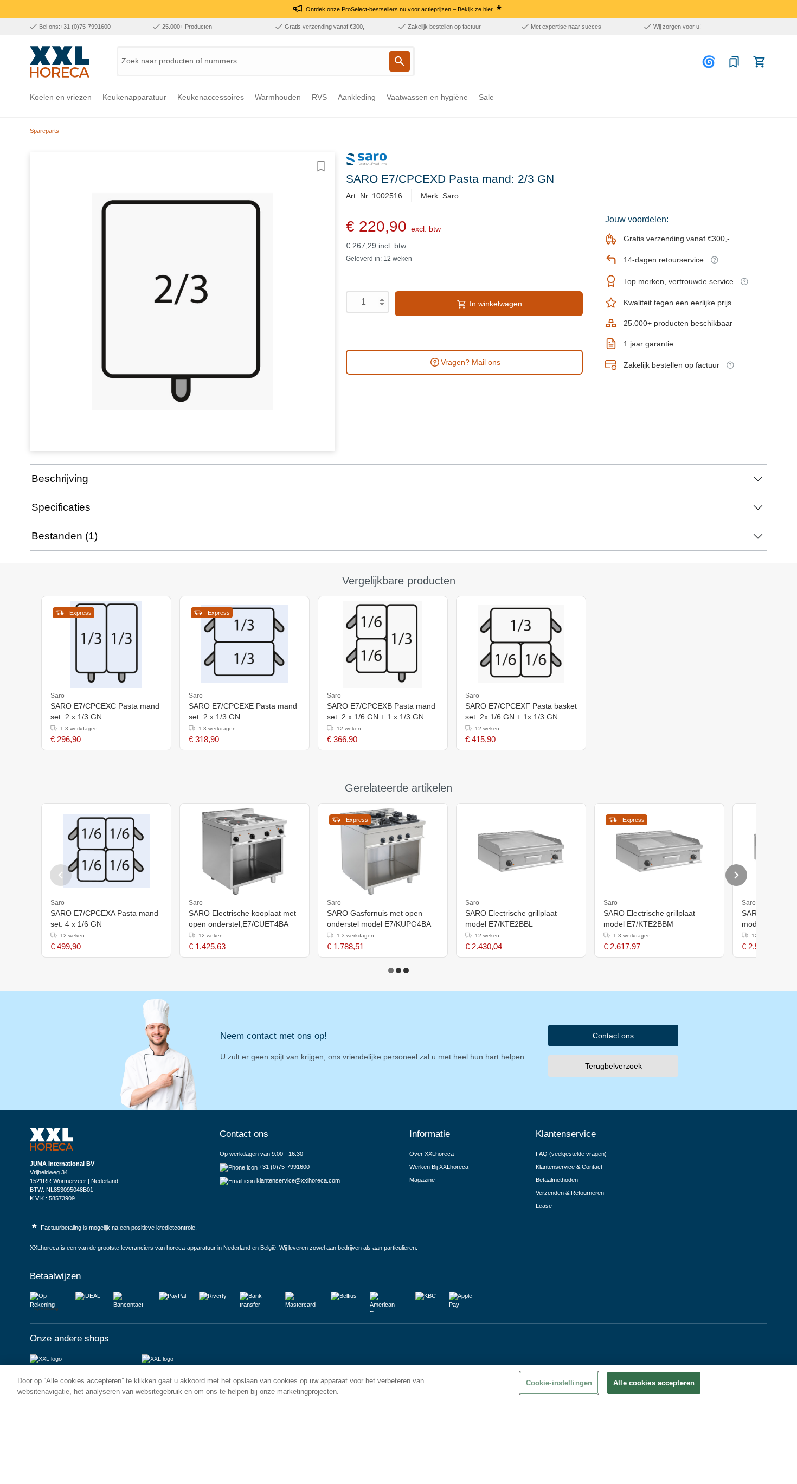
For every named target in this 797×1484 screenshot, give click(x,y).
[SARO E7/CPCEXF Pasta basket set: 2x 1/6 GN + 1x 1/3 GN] (521, 644)
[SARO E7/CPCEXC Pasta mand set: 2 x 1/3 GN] (106, 644)
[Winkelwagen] (759, 62)
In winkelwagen (494, 303)
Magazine (422, 1180)
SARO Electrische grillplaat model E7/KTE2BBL (511, 918)
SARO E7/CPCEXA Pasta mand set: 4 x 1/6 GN (104, 918)
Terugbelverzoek (613, 1066)
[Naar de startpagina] (59, 62)
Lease (544, 1206)
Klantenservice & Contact (569, 1167)
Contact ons (613, 1035)
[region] (398, 1424)
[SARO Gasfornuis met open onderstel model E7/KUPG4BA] (383, 851)
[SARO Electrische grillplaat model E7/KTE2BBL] (521, 851)
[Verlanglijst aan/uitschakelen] (321, 166)
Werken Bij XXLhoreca (438, 1167)
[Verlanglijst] (734, 62)
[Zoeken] (399, 61)
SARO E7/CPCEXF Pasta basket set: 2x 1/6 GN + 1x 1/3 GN (521, 711)
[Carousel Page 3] (406, 970)
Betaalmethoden (557, 1180)
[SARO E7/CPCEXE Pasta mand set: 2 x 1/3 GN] (244, 644)
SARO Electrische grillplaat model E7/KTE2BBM (649, 918)
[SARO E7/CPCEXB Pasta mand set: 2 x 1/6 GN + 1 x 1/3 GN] (382, 644)
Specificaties (61, 507)
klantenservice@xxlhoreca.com (298, 1180)
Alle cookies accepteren (654, 1383)
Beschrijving (59, 478)
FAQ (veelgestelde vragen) (571, 1154)
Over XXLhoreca (431, 1154)
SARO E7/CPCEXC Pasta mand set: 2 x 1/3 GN (104, 711)
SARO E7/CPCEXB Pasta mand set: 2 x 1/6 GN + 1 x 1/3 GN (381, 711)
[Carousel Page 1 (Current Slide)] (391, 970)
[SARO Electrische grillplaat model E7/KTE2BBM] (659, 851)
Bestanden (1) (64, 536)
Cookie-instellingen (559, 1383)
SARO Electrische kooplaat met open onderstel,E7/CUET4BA (242, 918)
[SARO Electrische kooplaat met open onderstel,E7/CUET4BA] (244, 851)
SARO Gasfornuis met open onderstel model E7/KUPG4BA (379, 918)
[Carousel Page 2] (398, 970)
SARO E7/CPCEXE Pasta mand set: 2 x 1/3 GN (243, 711)
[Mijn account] (710, 62)
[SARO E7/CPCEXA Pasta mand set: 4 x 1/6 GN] (106, 851)
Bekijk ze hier (475, 9)
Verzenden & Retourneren (570, 1193)
